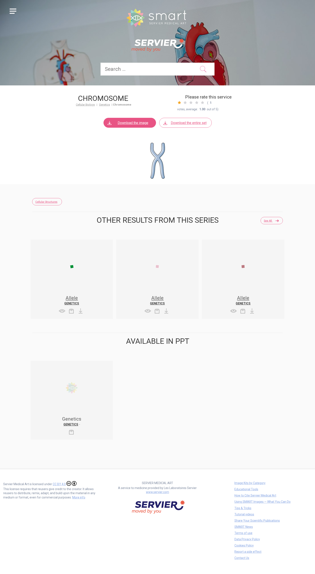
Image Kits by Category (250, 483)
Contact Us (241, 558)
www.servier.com (157, 492)
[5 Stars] (202, 102)
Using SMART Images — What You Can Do (262, 501)
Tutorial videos (244, 514)
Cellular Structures (46, 201)
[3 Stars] (191, 102)
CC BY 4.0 (59, 484)
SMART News (243, 527)
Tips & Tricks (242, 508)
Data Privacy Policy (247, 539)
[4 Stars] (197, 102)
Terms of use (243, 533)
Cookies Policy (244, 545)
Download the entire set (189, 123)
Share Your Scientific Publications (257, 520)
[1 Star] (179, 102)
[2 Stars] (185, 102)
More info (78, 497)
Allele (72, 298)
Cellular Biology (85, 104)
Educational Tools (246, 489)
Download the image (133, 123)
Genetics (104, 104)
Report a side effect (247, 551)
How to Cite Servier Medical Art (255, 495)
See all (268, 220)
